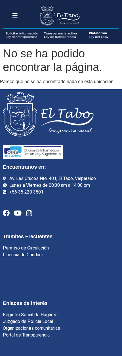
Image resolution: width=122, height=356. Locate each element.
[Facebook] (6, 213)
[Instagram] (29, 213)
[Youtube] (17, 213)
